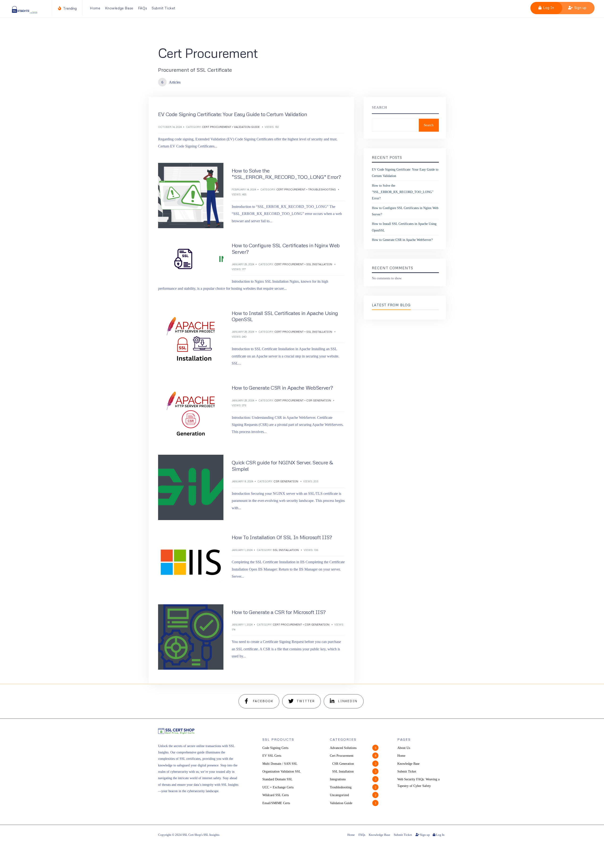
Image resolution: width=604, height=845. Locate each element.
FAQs (142, 8)
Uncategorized (339, 795)
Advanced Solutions (343, 748)
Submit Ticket (163, 8)
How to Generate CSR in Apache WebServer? (282, 387)
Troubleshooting (322, 189)
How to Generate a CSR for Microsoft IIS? (279, 612)
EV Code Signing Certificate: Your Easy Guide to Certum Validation (232, 114)
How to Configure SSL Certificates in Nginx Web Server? (286, 248)
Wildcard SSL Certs (275, 795)
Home (95, 8)
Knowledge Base (119, 8)
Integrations (338, 779)
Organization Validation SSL (281, 771)
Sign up (580, 7)
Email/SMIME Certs (276, 803)
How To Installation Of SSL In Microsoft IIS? (282, 537)
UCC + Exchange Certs (278, 787)
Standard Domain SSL (277, 779)
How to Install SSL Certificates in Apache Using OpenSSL (285, 316)
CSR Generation (318, 400)
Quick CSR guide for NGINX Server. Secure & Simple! (282, 465)
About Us (403, 748)
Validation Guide (247, 126)
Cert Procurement (216, 126)
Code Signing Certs (275, 748)
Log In (548, 7)
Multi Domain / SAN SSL (280, 763)
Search (379, 107)
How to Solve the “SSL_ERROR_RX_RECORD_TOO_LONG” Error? (286, 173)
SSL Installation (319, 264)
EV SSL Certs (271, 755)
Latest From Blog (391, 305)
